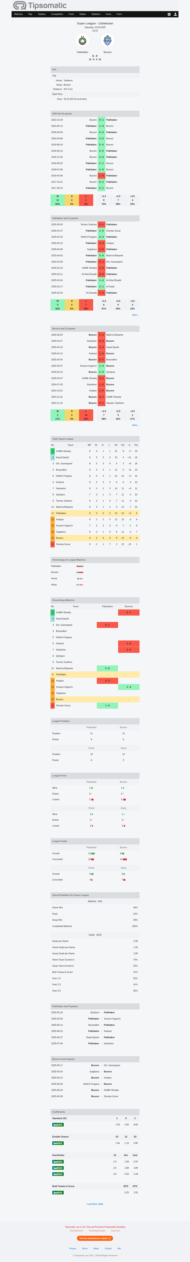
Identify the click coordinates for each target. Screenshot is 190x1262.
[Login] (175, 14)
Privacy (72, 1248)
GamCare (115, 1231)
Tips (30, 14)
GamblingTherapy (97, 1231)
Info (119, 1248)
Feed (71, 14)
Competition (57, 14)
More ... (136, 315)
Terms (85, 1248)
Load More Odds (95, 1204)
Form (119, 14)
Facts (108, 14)
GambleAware (76, 1231)
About (96, 1248)
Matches (18, 14)
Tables (82, 14)
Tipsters (42, 14)
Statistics (95, 14)
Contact (108, 1248)
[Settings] (169, 14)
